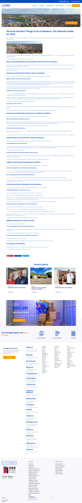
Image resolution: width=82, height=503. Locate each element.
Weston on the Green (71, 366)
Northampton (57, 366)
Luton (56, 361)
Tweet (26, 255)
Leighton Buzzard (29, 392)
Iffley (56, 356)
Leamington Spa (58, 360)
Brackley (44, 359)
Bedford (29, 347)
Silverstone (69, 353)
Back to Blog (71, 23)
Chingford (44, 364)
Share (19, 255)
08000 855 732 (64, 1)
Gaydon (56, 350)
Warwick (68, 363)
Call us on (10, 463)
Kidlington (57, 357)
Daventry (44, 370)
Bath (43, 349)
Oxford (68, 346)
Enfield (29, 409)
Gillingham (30, 443)
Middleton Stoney (58, 363)
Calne (43, 363)
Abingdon (44, 346)
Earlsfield (30, 405)
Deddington (44, 371)
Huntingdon (31, 378)
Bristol (43, 360)
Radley (68, 349)
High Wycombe (58, 352)
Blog (27, 12)
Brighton (29, 367)
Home (23, 12)
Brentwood (30, 361)
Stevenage (69, 355)
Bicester (29, 355)
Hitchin (56, 353)
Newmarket (31, 398)
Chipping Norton (45, 366)
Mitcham (30, 436)
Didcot (43, 373)
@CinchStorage (33, 497)
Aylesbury (44, 348)
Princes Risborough (71, 348)
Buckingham (44, 361)
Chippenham (31, 373)
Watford (29, 449)
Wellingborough (70, 364)
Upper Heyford (70, 361)
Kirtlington (57, 359)
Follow (52, 497)
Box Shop (69, 5)
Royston (68, 350)
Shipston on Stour (70, 352)
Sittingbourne (32, 422)
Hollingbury (57, 355)
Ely (55, 349)
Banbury (44, 352)
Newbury (55, 55)
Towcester (69, 360)
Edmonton (57, 348)
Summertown (70, 356)
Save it (11, 255)
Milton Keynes (57, 364)
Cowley (43, 368)
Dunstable (57, 346)
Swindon (29, 429)
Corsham (44, 367)
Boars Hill (44, 357)
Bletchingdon (45, 355)
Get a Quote (76, 5)
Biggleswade (45, 353)
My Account (76, 1)
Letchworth (30, 384)
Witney (68, 367)
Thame (68, 359)
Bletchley (44, 356)
